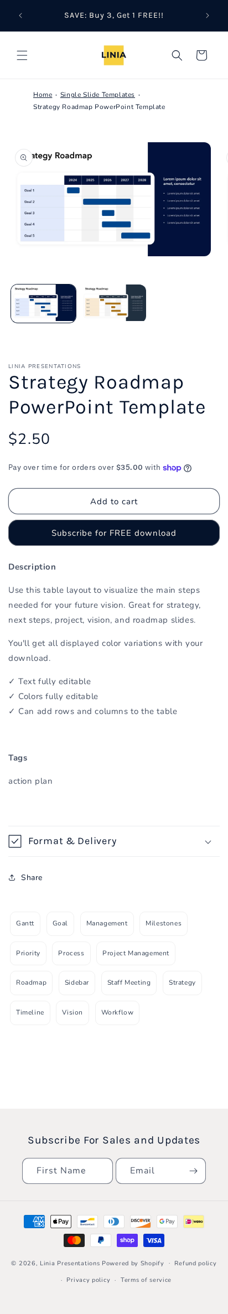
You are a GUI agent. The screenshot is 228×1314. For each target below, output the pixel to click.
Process (71, 953)
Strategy (182, 982)
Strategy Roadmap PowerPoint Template (99, 106)
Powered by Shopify (133, 1263)
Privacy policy (88, 1280)
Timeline (30, 1012)
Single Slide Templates (97, 94)
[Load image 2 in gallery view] (113, 303)
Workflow (117, 1012)
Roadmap (31, 982)
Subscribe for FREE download (114, 533)
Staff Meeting (129, 982)
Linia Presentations (70, 1263)
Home (42, 94)
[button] (22, 55)
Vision (72, 1012)
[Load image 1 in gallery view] (43, 303)
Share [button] (32, 877)
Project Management (135, 953)
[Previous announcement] (20, 15)
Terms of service (146, 1280)
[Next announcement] (207, 15)
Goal (60, 923)
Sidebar (77, 982)
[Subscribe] (193, 1171)
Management (107, 923)
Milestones (164, 923)
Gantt (25, 923)
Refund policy (195, 1263)
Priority (28, 953)
